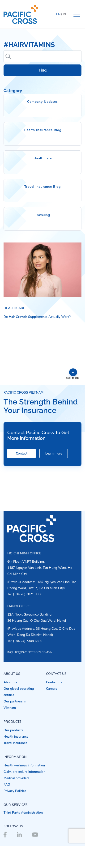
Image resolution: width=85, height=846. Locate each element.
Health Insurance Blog (42, 130)
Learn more (53, 453)
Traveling (42, 215)
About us (10, 682)
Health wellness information (24, 765)
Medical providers (16, 778)
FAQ (7, 784)
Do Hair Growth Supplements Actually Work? (37, 317)
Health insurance (16, 736)
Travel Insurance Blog (42, 186)
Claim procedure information (24, 771)
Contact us (54, 682)
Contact (21, 453)
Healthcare (43, 158)
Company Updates (42, 101)
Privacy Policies (15, 791)
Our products (13, 730)
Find (43, 70)
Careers (51, 688)
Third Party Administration (23, 812)
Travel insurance (15, 743)
